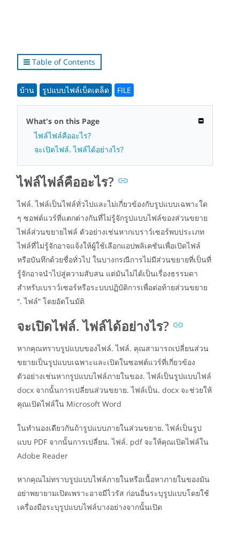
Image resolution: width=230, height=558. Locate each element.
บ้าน (27, 90)
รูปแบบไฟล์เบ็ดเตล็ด (75, 90)
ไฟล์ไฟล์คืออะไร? (62, 135)
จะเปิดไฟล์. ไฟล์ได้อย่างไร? (79, 149)
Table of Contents (62, 62)
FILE (124, 90)
